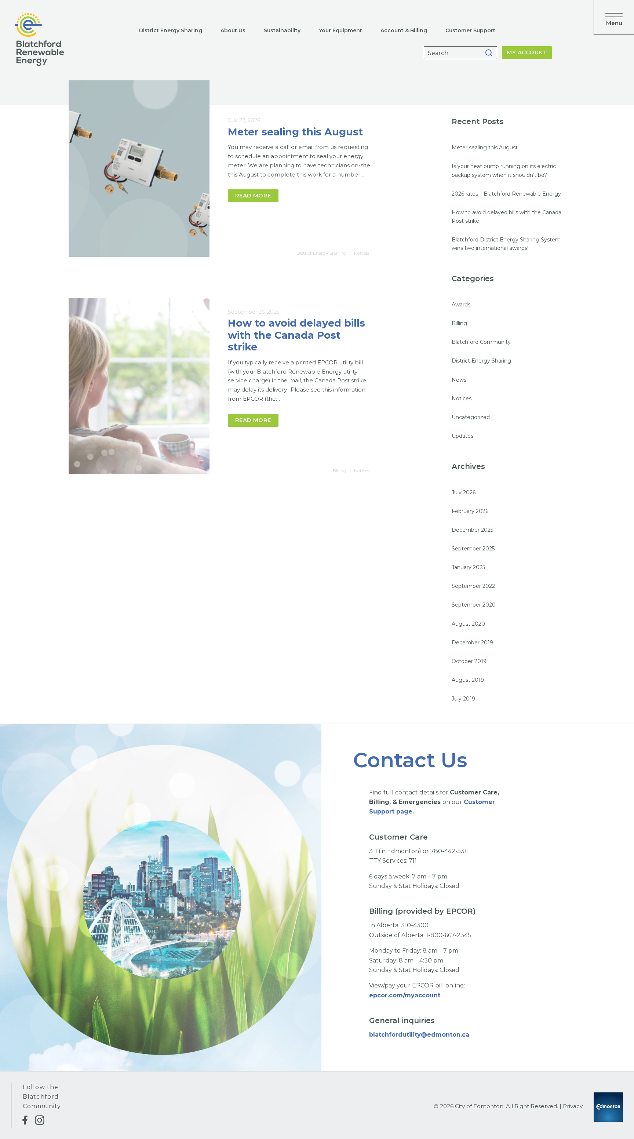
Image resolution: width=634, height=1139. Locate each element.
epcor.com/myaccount (405, 995)
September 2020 (474, 604)
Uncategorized (471, 417)
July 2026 (464, 492)
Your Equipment (340, 30)
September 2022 (473, 586)
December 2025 (472, 530)
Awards (461, 304)
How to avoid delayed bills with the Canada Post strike (296, 335)
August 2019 (468, 680)
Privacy (573, 1106)
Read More (253, 195)
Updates (462, 436)
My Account (527, 52)
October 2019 (469, 661)
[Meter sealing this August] (139, 168)
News (459, 379)
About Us (233, 30)
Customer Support (470, 30)
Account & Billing (403, 30)
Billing (339, 470)
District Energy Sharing (170, 30)
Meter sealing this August (295, 132)
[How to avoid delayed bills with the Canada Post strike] (139, 386)
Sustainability (282, 30)
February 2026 (470, 511)
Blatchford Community (481, 342)
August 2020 (468, 624)
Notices (361, 253)
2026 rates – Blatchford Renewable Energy (506, 193)
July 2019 (463, 698)
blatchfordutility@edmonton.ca (419, 1034)
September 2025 (473, 548)
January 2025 (468, 567)
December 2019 (472, 642)
